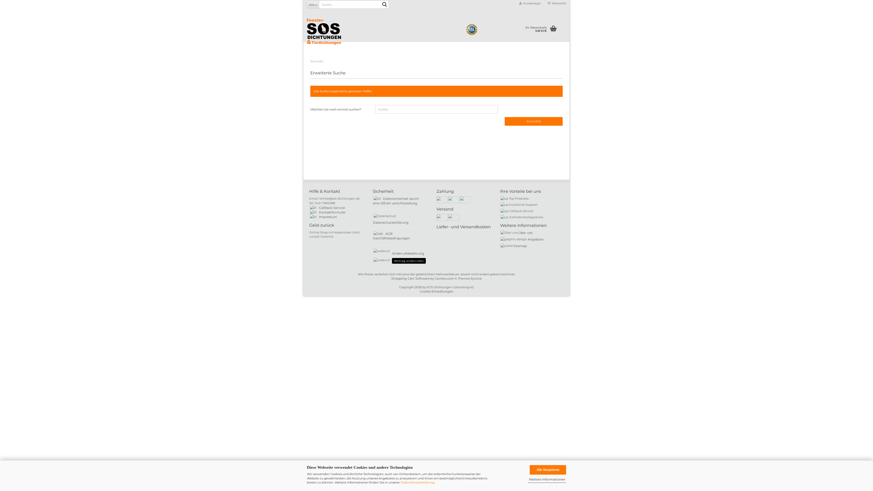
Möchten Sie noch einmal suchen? (335, 109)
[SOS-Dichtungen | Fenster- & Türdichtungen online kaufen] (359, 32)
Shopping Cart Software (410, 278)
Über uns (525, 233)
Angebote (535, 239)
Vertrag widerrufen (409, 261)
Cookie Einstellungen (436, 291)
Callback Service (332, 208)
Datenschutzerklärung (417, 482)
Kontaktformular (332, 212)
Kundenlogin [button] (531, 3)
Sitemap (520, 246)
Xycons (476, 278)
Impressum (328, 217)
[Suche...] (384, 5)
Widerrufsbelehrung (408, 253)
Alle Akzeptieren (548, 469)
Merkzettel (558, 3)
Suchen (534, 121)
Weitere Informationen (547, 479)
